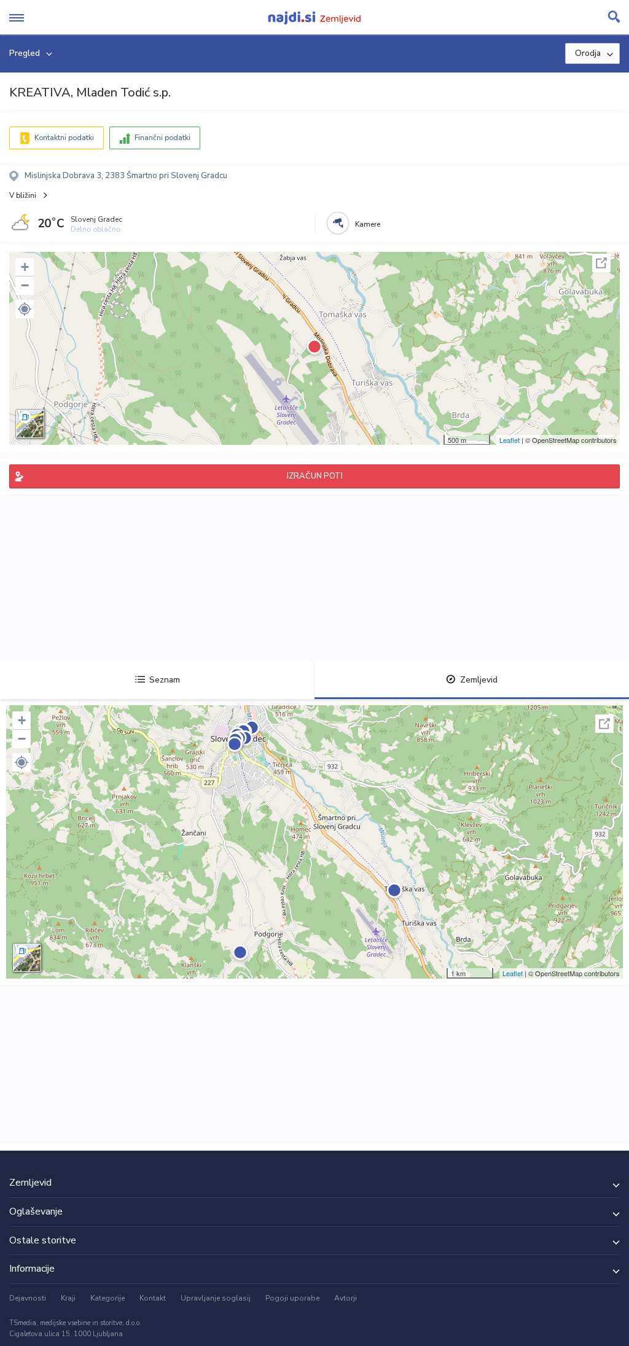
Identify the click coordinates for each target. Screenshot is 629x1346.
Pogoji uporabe (292, 1298)
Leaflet (509, 440)
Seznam (164, 680)
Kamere (367, 224)
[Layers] (30, 423)
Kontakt (152, 1298)
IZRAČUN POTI (315, 476)
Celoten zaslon (601, 263)
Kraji (68, 1298)
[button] (24, 309)
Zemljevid (479, 680)
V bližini (22, 195)
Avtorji (345, 1298)
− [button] (25, 285)
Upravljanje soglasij (216, 1298)
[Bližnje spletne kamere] (338, 223)
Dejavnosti (27, 1298)
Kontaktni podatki (64, 138)
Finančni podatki (162, 138)
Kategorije (107, 1298)
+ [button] (25, 267)
